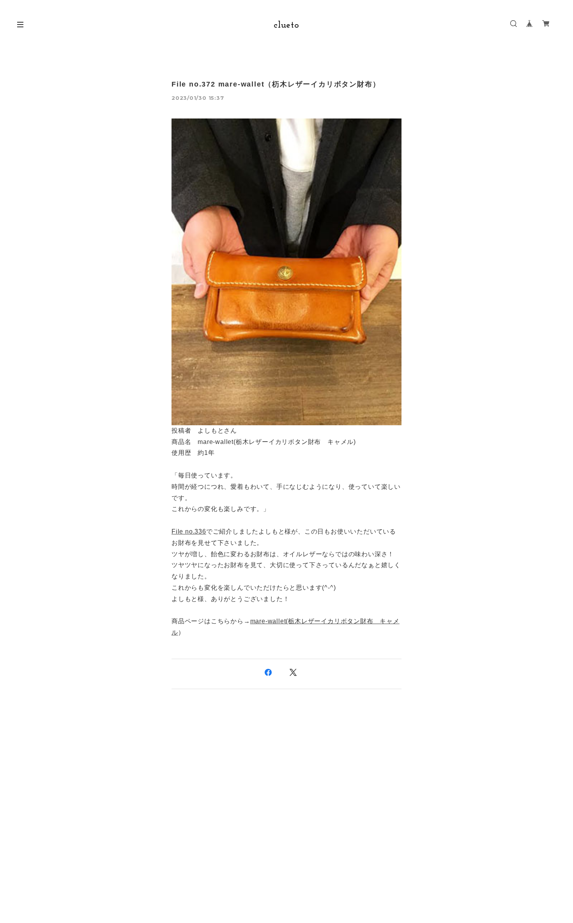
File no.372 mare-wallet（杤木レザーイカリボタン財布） (276, 84)
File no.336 (189, 531)
